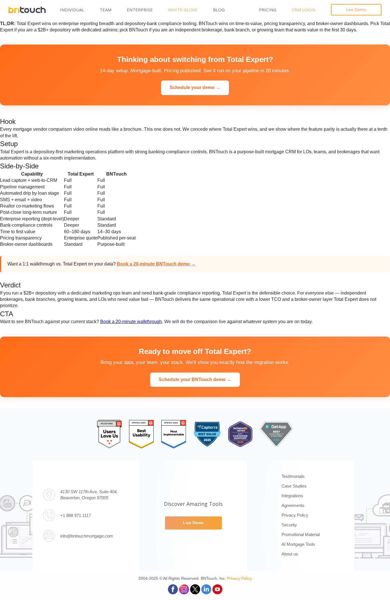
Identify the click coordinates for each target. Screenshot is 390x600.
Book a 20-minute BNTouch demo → (156, 263)
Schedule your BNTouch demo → (195, 379)
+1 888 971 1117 (75, 515)
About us (290, 553)
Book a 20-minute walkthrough (131, 321)
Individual (72, 10)
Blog (219, 10)
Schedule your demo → (195, 87)
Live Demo (356, 9)
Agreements (293, 505)
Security (289, 524)
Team (105, 10)
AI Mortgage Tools (298, 544)
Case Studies (294, 486)
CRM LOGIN (303, 10)
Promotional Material (301, 534)
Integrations (292, 495)
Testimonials (293, 476)
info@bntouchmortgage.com (86, 535)
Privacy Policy (295, 515)
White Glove (183, 10)
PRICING (267, 10)
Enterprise (140, 10)
